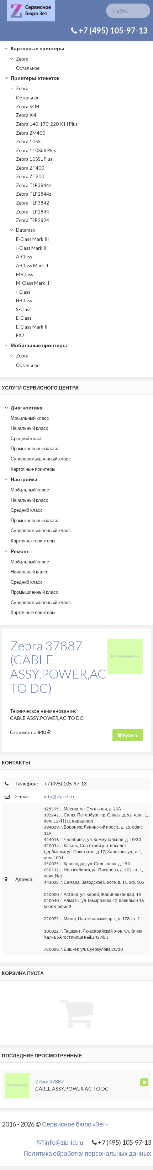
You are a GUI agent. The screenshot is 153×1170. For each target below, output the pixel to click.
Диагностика (26, 407)
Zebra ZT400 (30, 168)
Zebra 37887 (49, 1081)
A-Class (24, 256)
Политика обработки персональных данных (87, 1153)
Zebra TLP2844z (33, 194)
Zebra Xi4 (26, 115)
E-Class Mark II (31, 327)
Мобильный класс (30, 418)
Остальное (27, 68)
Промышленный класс (34, 448)
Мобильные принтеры (38, 345)
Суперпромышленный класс (41, 459)
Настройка (23, 479)
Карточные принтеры (37, 48)
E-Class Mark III (32, 239)
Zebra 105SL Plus (34, 159)
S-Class (23, 309)
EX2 (20, 335)
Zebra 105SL (29, 141)
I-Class (23, 292)
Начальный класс (29, 428)
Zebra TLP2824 (32, 220)
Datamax (25, 230)
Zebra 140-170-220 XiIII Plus (47, 124)
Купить (130, 735)
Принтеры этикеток (34, 78)
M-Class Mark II (32, 283)
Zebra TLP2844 (32, 212)
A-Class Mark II (32, 265)
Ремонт (19, 551)
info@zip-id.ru (59, 796)
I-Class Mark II (31, 248)
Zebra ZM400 (30, 133)
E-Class (23, 318)
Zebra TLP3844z (33, 185)
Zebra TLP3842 (32, 203)
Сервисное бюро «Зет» (75, 1124)
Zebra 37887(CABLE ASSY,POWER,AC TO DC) (58, 667)
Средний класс (27, 438)
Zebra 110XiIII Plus (36, 150)
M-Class (24, 274)
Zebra (21, 59)
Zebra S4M (27, 106)
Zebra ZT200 (30, 176)
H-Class (24, 300)
